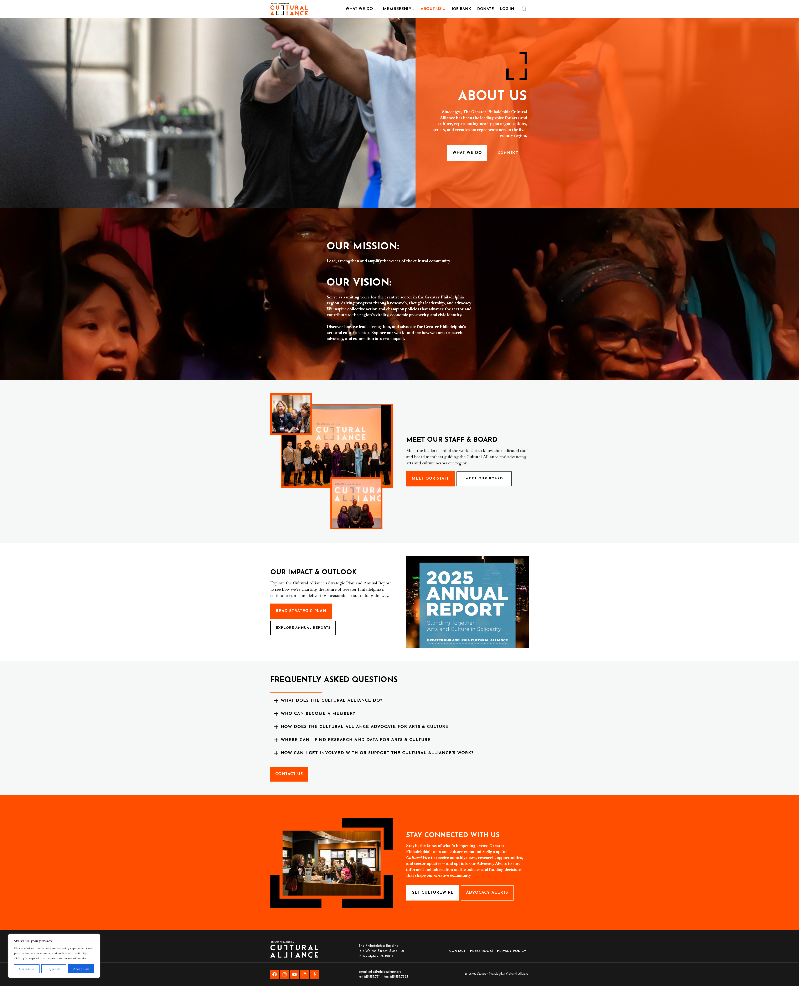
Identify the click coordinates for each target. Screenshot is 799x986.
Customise (27, 969)
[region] (54, 956)
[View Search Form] (524, 9)
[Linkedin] (304, 974)
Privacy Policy (511, 951)
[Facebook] (274, 974)
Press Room (481, 951)
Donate (485, 9)
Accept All (81, 969)
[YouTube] (294, 974)
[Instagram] (284, 974)
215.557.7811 (372, 977)
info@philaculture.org (384, 972)
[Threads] (314, 974)
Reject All (53, 969)
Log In (508, 10)
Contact (457, 951)
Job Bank (462, 10)
